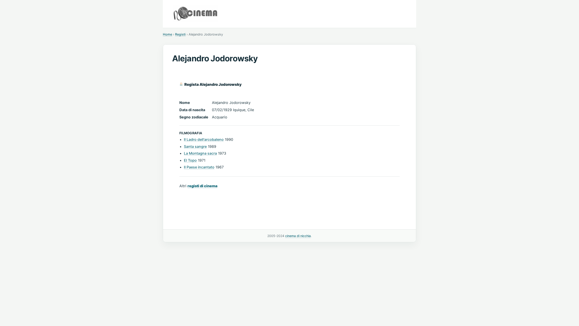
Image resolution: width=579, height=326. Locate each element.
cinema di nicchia (298, 236)
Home (167, 34)
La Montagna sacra (200, 153)
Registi (180, 34)
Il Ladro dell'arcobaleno (204, 139)
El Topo (190, 160)
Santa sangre (195, 146)
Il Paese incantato (199, 167)
